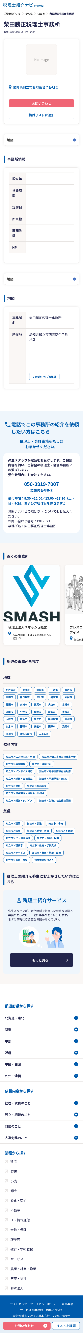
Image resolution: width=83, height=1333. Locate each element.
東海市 (66, 711)
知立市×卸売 (13, 830)
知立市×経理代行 (41, 764)
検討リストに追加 (41, 114)
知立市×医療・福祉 (17, 860)
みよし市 (44, 733)
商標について (54, 1310)
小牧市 (23, 711)
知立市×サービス (15, 852)
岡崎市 (40, 689)
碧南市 (54, 697)
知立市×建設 (13, 823)
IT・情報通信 (20, 1219)
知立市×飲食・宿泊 (38, 830)
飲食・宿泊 (18, 1200)
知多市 (23, 719)
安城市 (23, 704)
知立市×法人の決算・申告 (20, 756)
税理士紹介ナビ (12, 13)
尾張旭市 (53, 719)
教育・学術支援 (21, 1249)
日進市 (37, 726)
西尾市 (37, 704)
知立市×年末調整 (15, 764)
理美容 (15, 1239)
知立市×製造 (34, 823)
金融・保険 (18, 1229)
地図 (10, 139)
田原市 (51, 726)
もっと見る (40, 960)
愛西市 (66, 726)
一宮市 (54, 689)
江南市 (9, 711)
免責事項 (67, 1304)
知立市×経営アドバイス (19, 800)
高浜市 (68, 719)
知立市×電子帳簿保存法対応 (55, 771)
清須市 (9, 733)
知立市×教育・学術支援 (43, 845)
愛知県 (29, 13)
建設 (13, 1161)
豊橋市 (26, 689)
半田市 (9, 697)
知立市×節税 (13, 785)
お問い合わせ (41, 103)
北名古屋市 (26, 733)
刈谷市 (68, 697)
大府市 (9, 719)
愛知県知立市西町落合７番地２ (35, 87)
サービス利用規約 (31, 1310)
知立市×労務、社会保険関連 (55, 800)
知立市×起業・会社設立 (19, 778)
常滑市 (66, 704)
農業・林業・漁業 (23, 1268)
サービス (16, 1258)
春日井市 (25, 697)
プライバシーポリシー (44, 1304)
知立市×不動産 (64, 830)
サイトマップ (18, 1304)
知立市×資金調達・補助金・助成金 (25, 793)
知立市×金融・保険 (48, 838)
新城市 (51, 711)
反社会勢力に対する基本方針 (31, 1316)
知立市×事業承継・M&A (53, 778)
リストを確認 (66, 1325)
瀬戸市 (68, 689)
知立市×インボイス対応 (19, 771)
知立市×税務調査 (37, 785)
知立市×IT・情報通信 (18, 838)
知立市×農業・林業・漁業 (46, 852)
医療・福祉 (18, 1278)
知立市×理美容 (14, 845)
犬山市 (51, 704)
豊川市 (40, 697)
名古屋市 (11, 689)
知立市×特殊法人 (44, 860)
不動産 (15, 1210)
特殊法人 (16, 1288)
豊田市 (9, 704)
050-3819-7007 (41, 486)
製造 (13, 1171)
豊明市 (23, 726)
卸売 (13, 1190)
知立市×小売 (56, 823)
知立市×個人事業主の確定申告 (59, 756)
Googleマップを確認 (44, 376)
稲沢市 (37, 711)
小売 (13, 1181)
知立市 (41, 13)
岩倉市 (9, 726)
